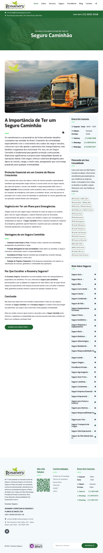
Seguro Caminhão (78, 382)
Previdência (71, 4)
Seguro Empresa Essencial (82, 391)
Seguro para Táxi (78, 419)
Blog (81, 4)
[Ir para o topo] (94, 546)
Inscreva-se (89, 545)
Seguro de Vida (77, 303)
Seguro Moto (77, 331)
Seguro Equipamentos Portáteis (80, 309)
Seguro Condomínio (79, 387)
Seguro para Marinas (80, 408)
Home (36, 4)
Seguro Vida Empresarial (81, 431)
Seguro (61, 4)
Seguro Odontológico (80, 341)
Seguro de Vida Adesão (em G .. (82, 437)
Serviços (52, 4)
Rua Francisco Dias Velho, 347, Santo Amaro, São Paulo (24, 15)
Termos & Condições (60, 479)
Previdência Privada (79, 367)
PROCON (56, 485)
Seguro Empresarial (79, 396)
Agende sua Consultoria (17, 327)
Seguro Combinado (79, 299)
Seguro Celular (77, 294)
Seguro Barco (77, 279)
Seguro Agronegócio (80, 372)
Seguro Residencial (79, 346)
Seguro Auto (77, 274)
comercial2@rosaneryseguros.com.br (19, 12)
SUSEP (55, 488)
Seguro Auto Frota (79, 377)
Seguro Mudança (78, 336)
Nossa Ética (57, 482)
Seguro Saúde (77, 358)
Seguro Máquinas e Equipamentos (79, 326)
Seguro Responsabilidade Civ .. (83, 352)
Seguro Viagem (78, 362)
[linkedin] (7, 531)
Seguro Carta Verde (79, 289)
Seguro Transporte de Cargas (80, 425)
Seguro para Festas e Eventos (80, 402)
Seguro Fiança (77, 315)
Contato (89, 4)
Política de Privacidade (61, 476)
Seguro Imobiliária (79, 320)
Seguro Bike (76, 284)
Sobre (43, 4)
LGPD (55, 491)
